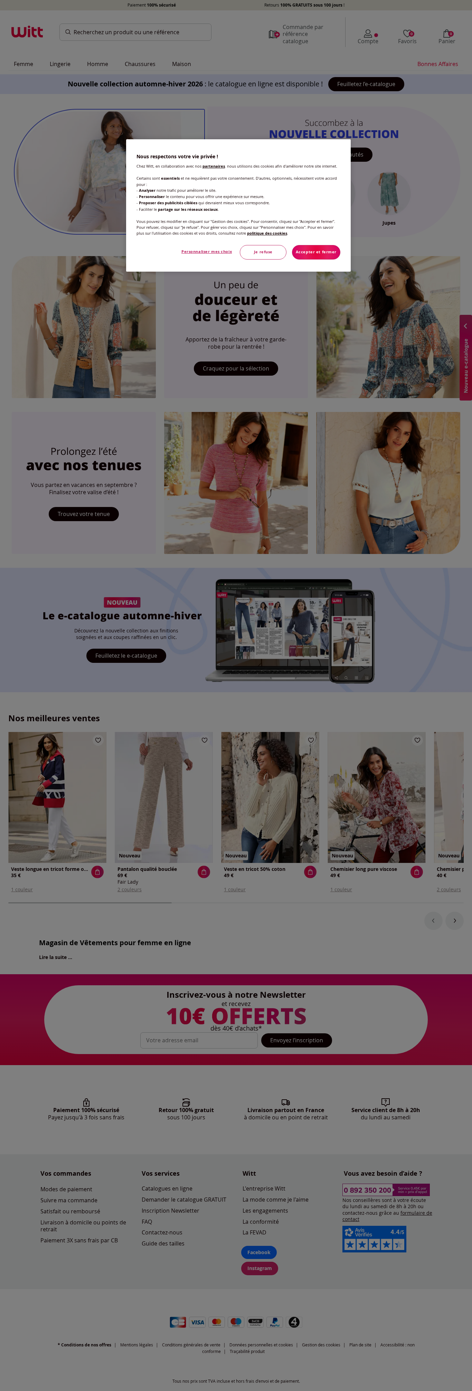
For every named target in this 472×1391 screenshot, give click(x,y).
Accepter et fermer (316, 252)
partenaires (213, 166)
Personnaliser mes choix (206, 251)
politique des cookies (267, 233)
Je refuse (263, 252)
